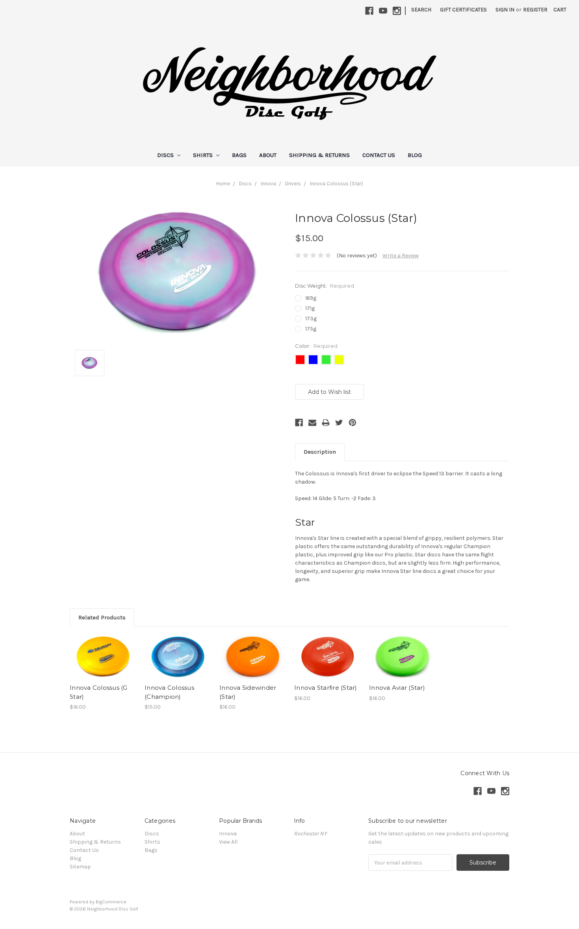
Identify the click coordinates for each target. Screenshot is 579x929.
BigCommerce (111, 902)
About (268, 155)
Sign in (504, 9)
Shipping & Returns (319, 155)
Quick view (103, 657)
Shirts (203, 155)
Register (535, 9)
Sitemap (80, 866)
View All (228, 842)
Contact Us (378, 155)
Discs (166, 155)
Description (320, 451)
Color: (316, 346)
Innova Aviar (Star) (397, 687)
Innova (268, 184)
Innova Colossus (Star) (336, 184)
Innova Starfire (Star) (325, 687)
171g (310, 308)
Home (223, 184)
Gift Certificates (463, 9)
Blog (415, 155)
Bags (239, 155)
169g (310, 298)
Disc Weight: (324, 286)
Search (421, 9)
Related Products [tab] (102, 617)
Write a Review (400, 255)
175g (310, 328)
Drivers (293, 184)
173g (311, 318)
